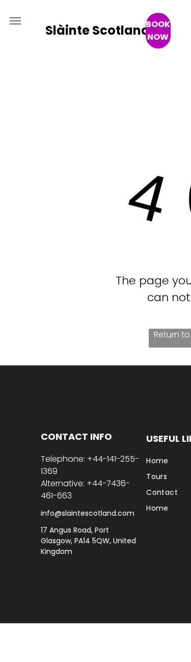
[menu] (15, 21)
